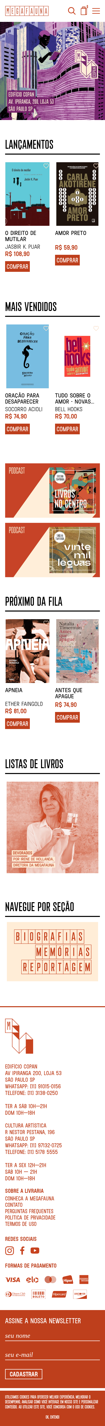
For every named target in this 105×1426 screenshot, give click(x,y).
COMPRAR (17, 266)
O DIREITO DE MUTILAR (20, 236)
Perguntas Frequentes (29, 1211)
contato (13, 1204)
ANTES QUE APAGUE (68, 693)
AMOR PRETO (70, 233)
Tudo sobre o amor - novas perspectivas (73, 398)
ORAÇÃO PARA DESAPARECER (22, 398)
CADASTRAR (24, 1374)
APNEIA (13, 690)
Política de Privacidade (30, 1217)
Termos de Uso (20, 1223)
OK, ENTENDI (52, 1417)
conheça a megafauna (29, 1198)
